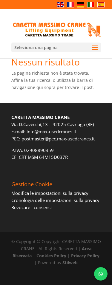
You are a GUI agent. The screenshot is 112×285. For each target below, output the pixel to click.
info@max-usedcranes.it (51, 131)
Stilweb (70, 262)
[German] (82, 8)
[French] (72, 8)
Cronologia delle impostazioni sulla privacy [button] (55, 200)
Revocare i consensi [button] (31, 207)
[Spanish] (102, 8)
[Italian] (92, 8)
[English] (62, 8)
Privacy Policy (85, 256)
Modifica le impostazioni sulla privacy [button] (49, 193)
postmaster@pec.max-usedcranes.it (58, 139)
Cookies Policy (51, 256)
